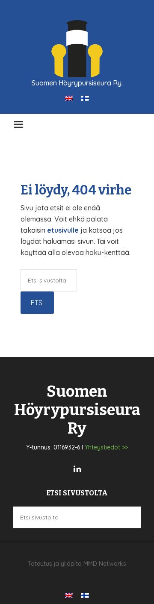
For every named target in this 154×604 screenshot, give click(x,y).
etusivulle (63, 230)
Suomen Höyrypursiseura (77, 47)
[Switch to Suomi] (85, 97)
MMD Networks (104, 564)
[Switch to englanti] (69, 97)
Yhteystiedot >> (106, 447)
